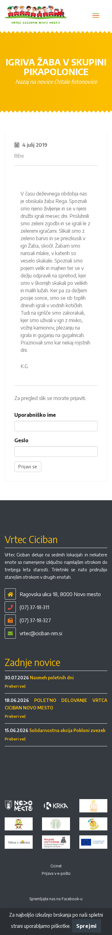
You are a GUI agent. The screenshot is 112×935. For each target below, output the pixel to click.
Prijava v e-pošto (56, 873)
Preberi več (15, 686)
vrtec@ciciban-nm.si (41, 633)
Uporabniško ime (35, 415)
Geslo (21, 440)
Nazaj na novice (34, 81)
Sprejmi (86, 926)
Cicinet (56, 866)
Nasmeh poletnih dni (52, 677)
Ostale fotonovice (75, 81)
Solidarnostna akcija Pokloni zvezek (67, 730)
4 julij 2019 (34, 145)
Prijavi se (27, 466)
